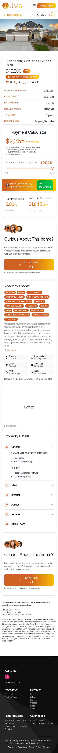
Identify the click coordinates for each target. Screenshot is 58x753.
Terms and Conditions (17, 747)
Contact (33, 708)
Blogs (32, 706)
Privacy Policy (35, 747)
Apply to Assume (12, 697)
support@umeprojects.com (41, 723)
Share (43, 15)
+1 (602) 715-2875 (37, 720)
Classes (33, 703)
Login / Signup (46, 5)
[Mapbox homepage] (9, 426)
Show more (10, 350)
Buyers (33, 694)
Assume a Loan (11, 694)
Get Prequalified (45, 185)
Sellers (33, 697)
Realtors (33, 700)
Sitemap (46, 747)
